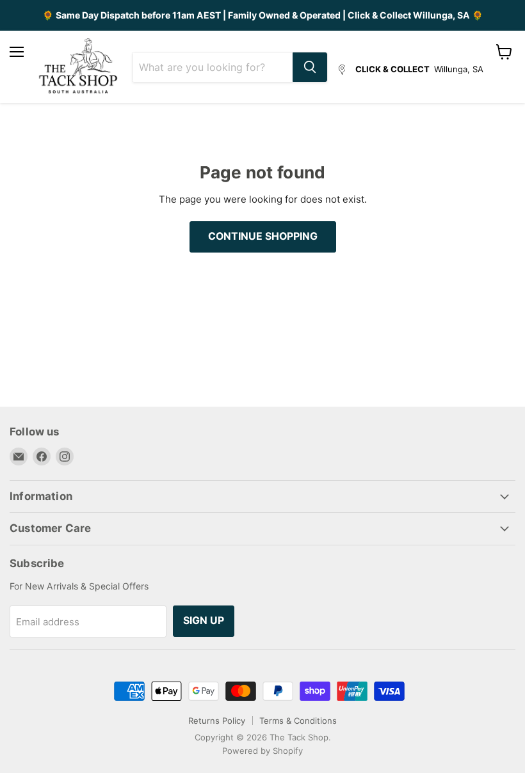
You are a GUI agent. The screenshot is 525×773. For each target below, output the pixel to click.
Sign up (203, 620)
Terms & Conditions (298, 720)
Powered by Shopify (262, 751)
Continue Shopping (263, 236)
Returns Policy (216, 720)
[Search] (310, 67)
